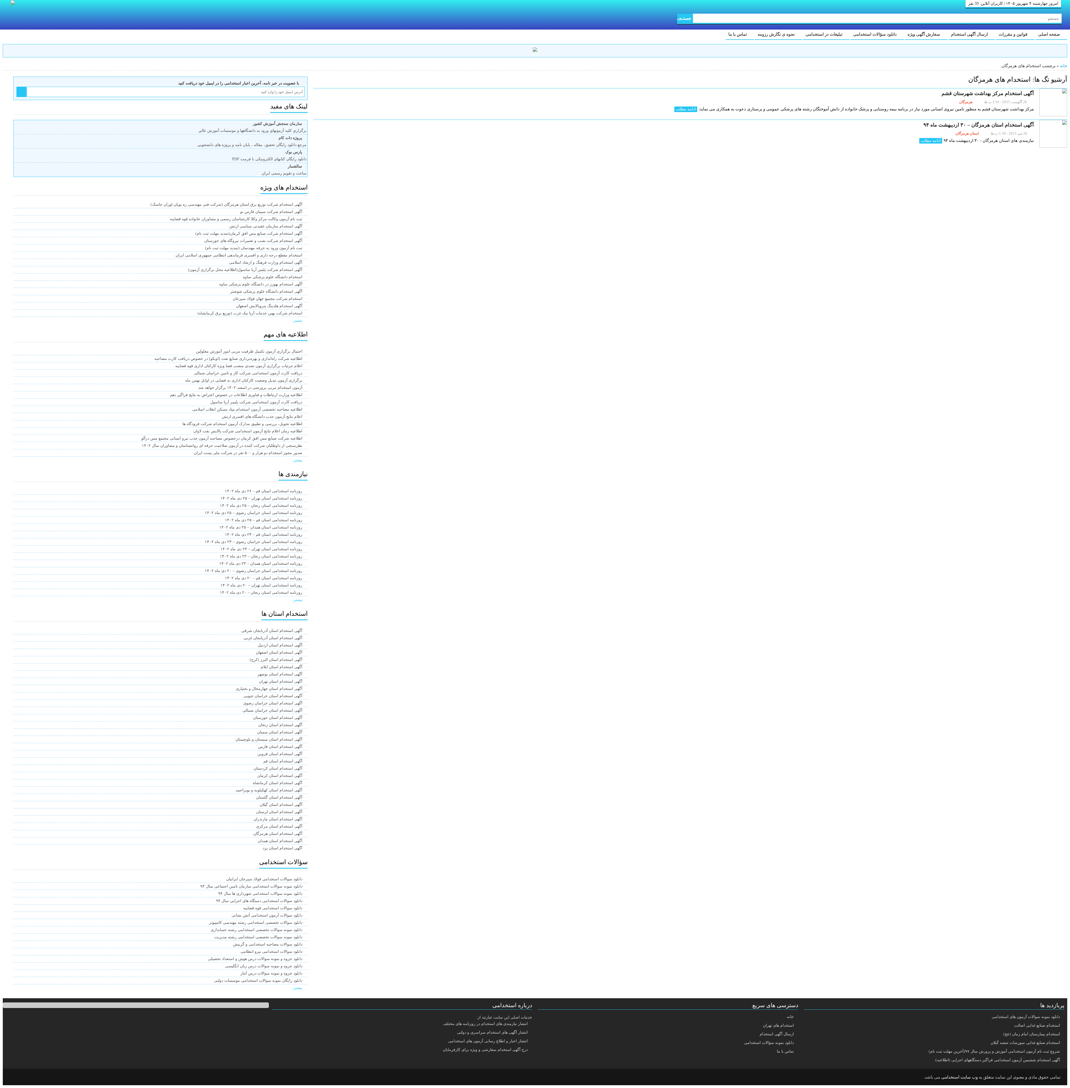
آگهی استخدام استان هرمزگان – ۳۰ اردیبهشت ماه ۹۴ (978, 125)
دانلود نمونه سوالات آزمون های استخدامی (1026, 1017)
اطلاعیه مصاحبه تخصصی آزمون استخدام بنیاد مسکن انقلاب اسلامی (247, 409)
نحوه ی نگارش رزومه (777, 34)
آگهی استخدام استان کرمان (279, 776)
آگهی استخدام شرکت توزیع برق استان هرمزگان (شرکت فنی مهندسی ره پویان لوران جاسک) (226, 204)
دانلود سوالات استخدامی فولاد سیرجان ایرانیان (264, 879)
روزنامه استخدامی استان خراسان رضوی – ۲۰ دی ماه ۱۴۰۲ (253, 571)
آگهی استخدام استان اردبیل (280, 645)
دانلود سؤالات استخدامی (875, 34)
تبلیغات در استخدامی (824, 34)
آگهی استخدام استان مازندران (278, 819)
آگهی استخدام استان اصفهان (279, 652)
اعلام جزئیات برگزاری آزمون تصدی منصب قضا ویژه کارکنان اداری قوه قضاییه (238, 366)
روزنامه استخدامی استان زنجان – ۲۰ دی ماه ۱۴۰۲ (261, 592)
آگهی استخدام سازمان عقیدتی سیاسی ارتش (265, 226)
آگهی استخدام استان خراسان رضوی (272, 703)
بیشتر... (296, 320)
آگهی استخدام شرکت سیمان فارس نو (271, 212)
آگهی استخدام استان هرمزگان (277, 834)
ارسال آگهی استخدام (970, 34)
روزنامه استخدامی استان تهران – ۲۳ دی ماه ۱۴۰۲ (261, 549)
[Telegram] (29, 1077)
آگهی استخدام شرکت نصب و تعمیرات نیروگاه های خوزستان (253, 241)
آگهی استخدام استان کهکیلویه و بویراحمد (269, 790)
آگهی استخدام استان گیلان (281, 805)
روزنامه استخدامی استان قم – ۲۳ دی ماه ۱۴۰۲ (263, 534)
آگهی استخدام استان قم (282, 761)
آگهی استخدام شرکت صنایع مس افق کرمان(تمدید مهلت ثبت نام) (248, 233)
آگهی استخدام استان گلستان (279, 797)
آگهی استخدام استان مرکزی (279, 826)
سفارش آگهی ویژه (924, 34)
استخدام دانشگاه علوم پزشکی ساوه (272, 277)
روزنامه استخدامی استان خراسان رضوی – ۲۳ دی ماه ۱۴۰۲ (253, 542)
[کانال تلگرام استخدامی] (535, 51)
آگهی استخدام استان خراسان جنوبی (273, 696)
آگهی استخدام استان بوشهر (279, 674)
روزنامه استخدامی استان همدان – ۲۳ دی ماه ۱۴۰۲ (260, 563)
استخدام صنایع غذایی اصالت (1037, 1025)
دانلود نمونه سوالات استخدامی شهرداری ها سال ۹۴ (260, 893)
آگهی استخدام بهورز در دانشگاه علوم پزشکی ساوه (260, 284)
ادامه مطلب (686, 109)
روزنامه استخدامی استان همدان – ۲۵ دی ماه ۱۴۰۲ (260, 527)
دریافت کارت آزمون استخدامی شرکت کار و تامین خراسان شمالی (248, 373)
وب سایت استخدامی (959, 1077)
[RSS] (15, 1077)
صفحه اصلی (1049, 34)
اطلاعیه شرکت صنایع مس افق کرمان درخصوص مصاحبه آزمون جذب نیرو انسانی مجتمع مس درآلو (221, 438)
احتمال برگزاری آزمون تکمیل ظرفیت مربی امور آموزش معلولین (249, 351)
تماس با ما (738, 34)
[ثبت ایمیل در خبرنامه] (21, 92)
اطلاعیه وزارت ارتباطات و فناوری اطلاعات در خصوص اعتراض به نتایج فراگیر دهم (236, 395)
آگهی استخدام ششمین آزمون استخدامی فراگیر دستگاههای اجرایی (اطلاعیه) (997, 1060)
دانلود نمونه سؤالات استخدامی (769, 1043)
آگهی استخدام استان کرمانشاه (277, 783)
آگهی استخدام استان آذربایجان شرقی (271, 631)
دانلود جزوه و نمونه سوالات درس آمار (271, 973)
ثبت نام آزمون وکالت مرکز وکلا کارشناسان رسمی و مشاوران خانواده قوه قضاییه (236, 219)
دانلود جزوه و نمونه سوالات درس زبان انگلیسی (263, 966)
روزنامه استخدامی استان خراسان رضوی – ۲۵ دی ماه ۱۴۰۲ (253, 513)
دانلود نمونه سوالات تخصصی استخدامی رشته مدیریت (258, 937)
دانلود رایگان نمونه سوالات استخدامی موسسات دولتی (258, 980)
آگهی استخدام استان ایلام (281, 667)
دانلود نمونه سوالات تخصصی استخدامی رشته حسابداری (256, 930)
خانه (1063, 66)
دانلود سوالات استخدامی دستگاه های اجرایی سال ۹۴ (259, 901)
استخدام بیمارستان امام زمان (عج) (1031, 1034)
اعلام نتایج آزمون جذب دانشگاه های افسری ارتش (262, 417)
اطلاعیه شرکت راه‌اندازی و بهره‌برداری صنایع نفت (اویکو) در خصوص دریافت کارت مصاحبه (228, 359)
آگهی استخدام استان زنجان (280, 725)
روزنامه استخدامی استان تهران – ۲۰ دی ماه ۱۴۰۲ (261, 585)
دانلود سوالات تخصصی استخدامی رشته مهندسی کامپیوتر (255, 922)
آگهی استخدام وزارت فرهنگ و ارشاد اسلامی (265, 262)
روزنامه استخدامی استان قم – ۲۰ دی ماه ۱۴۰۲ (263, 578)
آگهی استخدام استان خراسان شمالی (272, 710)
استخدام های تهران (778, 1025)
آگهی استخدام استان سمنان (279, 732)
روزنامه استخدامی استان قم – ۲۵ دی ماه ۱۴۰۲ (263, 520)
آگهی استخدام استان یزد (282, 848)
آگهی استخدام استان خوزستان (277, 718)
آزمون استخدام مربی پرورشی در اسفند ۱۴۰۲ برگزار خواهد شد (250, 388)
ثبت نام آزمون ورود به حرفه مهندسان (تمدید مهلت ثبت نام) (253, 248)
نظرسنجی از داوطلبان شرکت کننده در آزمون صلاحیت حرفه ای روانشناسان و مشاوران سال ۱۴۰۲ (222, 446)
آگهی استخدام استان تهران (280, 681)
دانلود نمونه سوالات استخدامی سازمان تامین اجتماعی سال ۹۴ (251, 886)
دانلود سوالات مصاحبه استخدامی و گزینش (267, 944)
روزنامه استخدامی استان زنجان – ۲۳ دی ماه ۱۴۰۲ (261, 556)
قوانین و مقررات (1013, 34)
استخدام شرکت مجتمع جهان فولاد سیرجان (267, 299)
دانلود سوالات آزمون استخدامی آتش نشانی (267, 915)
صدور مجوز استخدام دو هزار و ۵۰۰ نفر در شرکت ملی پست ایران (248, 453)
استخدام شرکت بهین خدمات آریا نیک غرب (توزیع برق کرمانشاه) (250, 313)
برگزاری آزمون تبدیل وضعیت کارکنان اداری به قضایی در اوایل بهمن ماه (243, 380)
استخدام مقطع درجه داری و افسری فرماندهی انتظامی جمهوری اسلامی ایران (239, 255)
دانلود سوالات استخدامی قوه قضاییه (272, 908)
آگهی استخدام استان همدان (280, 841)
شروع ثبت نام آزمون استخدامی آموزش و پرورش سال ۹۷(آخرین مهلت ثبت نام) (994, 1051)
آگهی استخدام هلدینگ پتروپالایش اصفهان (269, 306)
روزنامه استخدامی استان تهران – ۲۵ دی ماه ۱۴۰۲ (261, 498)
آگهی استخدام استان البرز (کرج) (276, 660)
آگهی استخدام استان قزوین (279, 754)
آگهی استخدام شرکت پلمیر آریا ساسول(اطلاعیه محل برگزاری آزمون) (245, 270)
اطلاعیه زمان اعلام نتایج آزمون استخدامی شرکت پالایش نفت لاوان (247, 431)
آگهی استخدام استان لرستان (279, 812)
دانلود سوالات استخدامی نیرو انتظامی (271, 951)
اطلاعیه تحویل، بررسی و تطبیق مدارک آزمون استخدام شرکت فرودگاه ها (242, 424)
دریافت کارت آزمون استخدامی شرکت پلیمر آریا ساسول (256, 402)
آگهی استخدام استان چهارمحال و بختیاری (269, 689)
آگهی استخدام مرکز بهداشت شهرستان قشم (988, 93)
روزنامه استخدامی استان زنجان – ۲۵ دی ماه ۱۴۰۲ (261, 505)
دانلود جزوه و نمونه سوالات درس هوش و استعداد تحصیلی (255, 959)
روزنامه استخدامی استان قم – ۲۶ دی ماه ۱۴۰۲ (263, 491)
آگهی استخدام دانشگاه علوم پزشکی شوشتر (266, 291)
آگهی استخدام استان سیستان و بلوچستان (268, 739)
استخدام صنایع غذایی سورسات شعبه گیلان (1025, 1043)
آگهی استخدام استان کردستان (278, 768)
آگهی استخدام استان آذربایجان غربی (273, 638)
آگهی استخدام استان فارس (280, 747)
